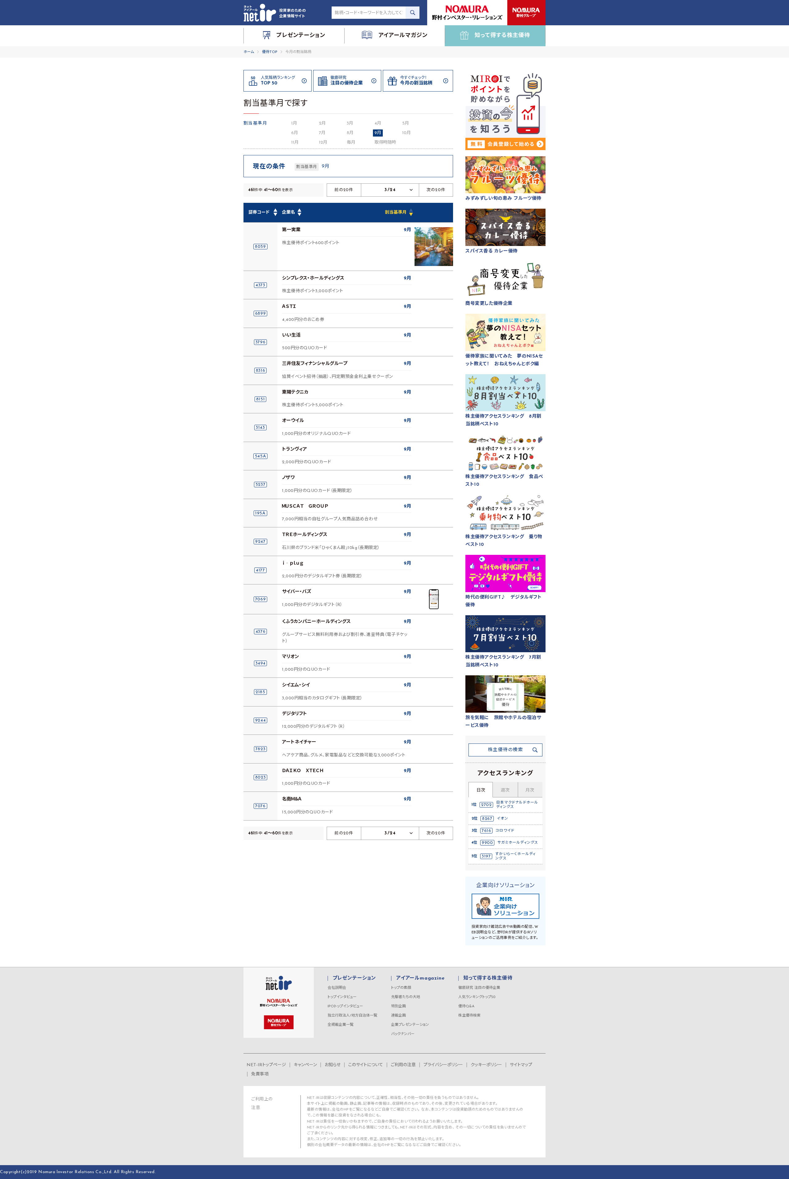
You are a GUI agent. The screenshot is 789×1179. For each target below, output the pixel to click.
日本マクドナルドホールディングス (517, 805)
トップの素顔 (401, 988)
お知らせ (333, 1065)
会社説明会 (337, 988)
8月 (350, 133)
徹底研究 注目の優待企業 (479, 988)
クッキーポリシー (486, 1065)
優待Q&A (466, 1006)
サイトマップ (521, 1065)
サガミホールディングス (517, 843)
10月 (406, 133)
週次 (505, 790)
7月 (322, 133)
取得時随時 (385, 143)
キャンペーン (305, 1065)
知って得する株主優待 (487, 978)
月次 (529, 790)
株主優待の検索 (505, 750)
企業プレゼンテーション (410, 1025)
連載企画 (398, 1015)
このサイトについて (365, 1065)
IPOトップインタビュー (345, 1006)
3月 (350, 123)
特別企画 (398, 1006)
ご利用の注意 (403, 1065)
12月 (323, 143)
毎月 (351, 143)
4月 (377, 123)
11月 (295, 143)
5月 (405, 123)
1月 (294, 123)
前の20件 (344, 190)
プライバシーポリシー (443, 1065)
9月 (377, 133)
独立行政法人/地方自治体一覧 (352, 1015)
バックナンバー (403, 1034)
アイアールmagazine (420, 978)
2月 (322, 123)
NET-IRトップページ (266, 1065)
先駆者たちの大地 (405, 997)
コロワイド (505, 831)
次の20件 (436, 190)
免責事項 (259, 1074)
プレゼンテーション (354, 978)
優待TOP (269, 52)
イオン (502, 819)
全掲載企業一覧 (341, 1025)
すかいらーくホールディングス (515, 856)
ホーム (248, 52)
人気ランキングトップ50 (476, 997)
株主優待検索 (469, 1015)
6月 (294, 133)
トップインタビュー (342, 997)
